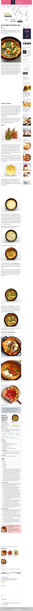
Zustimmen (14, 609)
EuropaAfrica (21, 14)
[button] (13, 424)
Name (2, 595)
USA (15, 569)
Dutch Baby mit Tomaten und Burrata (13, 72)
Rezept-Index (9, 6)
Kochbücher (14, 6)
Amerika (15, 14)
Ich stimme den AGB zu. (26, 71)
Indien (24, 16)
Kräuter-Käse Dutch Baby (5, 356)
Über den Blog (20, 6)
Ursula (11, 568)
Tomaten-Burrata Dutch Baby (5, 381)
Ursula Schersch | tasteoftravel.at (10, 437)
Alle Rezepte (15, 568)
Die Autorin (26, 6)
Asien (25, 13)
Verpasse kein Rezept (27, 67)
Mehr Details (18, 609)
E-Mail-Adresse (4, 599)
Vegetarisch (6, 569)
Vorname (24, 60)
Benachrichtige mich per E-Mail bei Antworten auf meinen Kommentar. (11, 603)
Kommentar (3, 585)
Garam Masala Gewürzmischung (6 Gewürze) (5, 573)
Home (4, 6)
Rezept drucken (16, 422)
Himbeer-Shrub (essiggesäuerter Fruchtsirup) (16, 573)
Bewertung (3, 581)
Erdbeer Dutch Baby (4, 405)
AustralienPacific (27, 17)
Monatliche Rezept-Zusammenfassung (26, 69)
